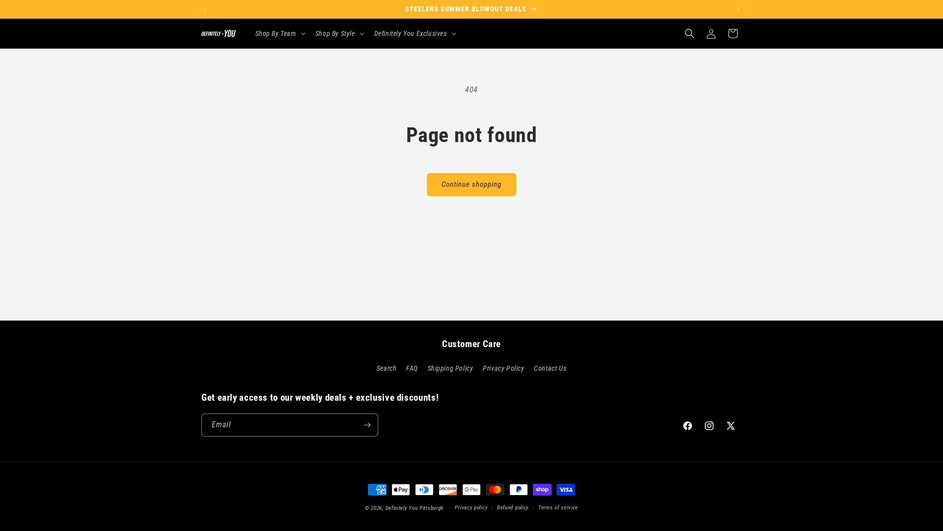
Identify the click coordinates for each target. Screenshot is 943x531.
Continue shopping (471, 184)
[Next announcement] (738, 9)
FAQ (412, 368)
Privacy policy (471, 507)
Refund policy (512, 507)
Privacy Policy (503, 368)
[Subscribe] (367, 425)
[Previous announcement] (205, 9)
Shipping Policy (450, 368)
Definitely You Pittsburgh (415, 508)
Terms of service (558, 507)
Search (387, 368)
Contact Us (550, 368)
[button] (279, 33)
